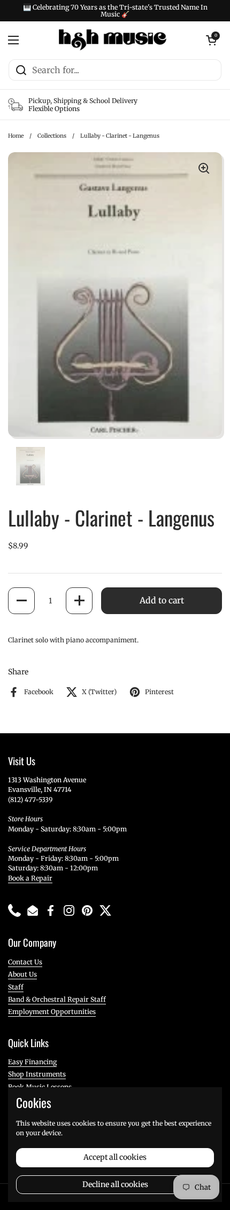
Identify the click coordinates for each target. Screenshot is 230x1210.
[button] (21, 600)
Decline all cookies (115, 1184)
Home (16, 135)
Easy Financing (32, 1062)
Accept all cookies (115, 1157)
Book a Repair (30, 878)
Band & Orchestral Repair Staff (57, 999)
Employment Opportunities (52, 1012)
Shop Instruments (37, 1074)
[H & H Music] (112, 40)
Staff (16, 987)
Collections (51, 135)
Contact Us (25, 962)
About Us (22, 974)
